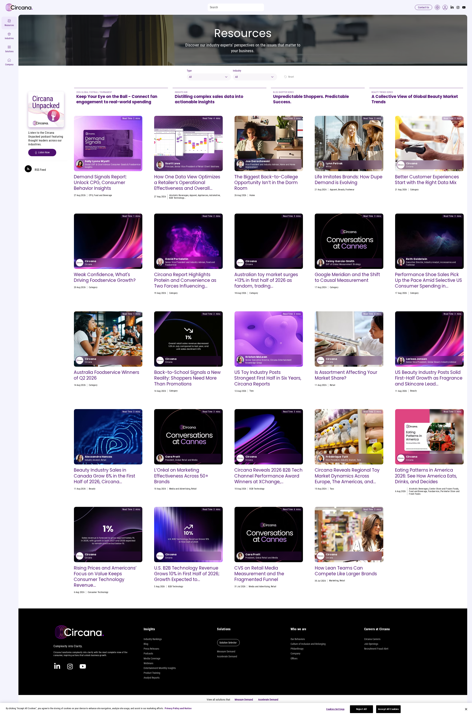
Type (189, 70)
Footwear (350, 189)
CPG (91, 195)
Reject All (361, 709)
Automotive (214, 195)
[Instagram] (458, 7)
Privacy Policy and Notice (178, 708)
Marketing (334, 580)
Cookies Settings (335, 709)
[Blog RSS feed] (28, 169)
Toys (251, 391)
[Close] (466, 709)
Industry (237, 70)
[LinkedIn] (452, 7)
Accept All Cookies (388, 709)
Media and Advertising (179, 488)
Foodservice (447, 189)
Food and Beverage (103, 195)
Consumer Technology (98, 592)
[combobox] (209, 76)
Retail (456, 189)
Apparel (193, 195)
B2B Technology (176, 198)
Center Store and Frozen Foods (443, 488)
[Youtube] (464, 7)
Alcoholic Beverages (179, 195)
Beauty (341, 189)
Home (252, 195)
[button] (445, 7)
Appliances (203, 195)
